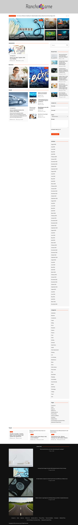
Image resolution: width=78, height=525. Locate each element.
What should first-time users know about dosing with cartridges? (63, 55)
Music (52, 362)
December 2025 (54, 161)
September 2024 (54, 198)
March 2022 (53, 272)
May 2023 (53, 237)
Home (52, 407)
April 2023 (53, 240)
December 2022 (54, 250)
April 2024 (53, 210)
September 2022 (54, 257)
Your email (53, 110)
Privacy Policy (54, 413)
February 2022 (54, 274)
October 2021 (53, 284)
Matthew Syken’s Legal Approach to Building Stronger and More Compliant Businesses (52, 497)
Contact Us (53, 405)
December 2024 (54, 191)
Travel (52, 394)
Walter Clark (13, 60)
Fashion (52, 330)
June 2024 (53, 205)
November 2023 (54, 223)
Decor (52, 325)
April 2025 (53, 181)
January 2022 (53, 277)
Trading (52, 391)
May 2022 (53, 267)
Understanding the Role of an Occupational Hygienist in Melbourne (43, 100)
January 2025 (53, 188)
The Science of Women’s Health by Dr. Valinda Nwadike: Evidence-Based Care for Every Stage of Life (50, 25)
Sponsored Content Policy (56, 422)
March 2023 (53, 242)
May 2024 (53, 208)
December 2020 (54, 304)
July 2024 (53, 203)
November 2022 (54, 252)
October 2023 (53, 225)
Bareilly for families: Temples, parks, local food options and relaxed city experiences (17, 435)
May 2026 (53, 151)
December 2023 (54, 220)
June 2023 (53, 235)
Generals (53, 342)
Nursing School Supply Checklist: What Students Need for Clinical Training (52, 468)
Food (52, 335)
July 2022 (53, 262)
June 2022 (53, 264)
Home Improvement (55, 349)
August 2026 (53, 144)
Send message (55, 134)
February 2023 (54, 245)
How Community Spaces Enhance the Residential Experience (28, 15)
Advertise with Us (54, 412)
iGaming (52, 352)
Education (53, 327)
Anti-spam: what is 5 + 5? (56, 129)
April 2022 (53, 269)
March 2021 (53, 301)
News (52, 364)
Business (53, 315)
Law (52, 354)
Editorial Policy (54, 418)
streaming (53, 386)
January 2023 (53, 247)
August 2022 (53, 259)
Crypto (52, 320)
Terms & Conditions (55, 415)
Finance (60, 34)
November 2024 (54, 193)
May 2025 (53, 178)
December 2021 (54, 279)
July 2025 (53, 173)
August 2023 (53, 230)
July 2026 (53, 146)
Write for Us (53, 410)
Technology (53, 389)
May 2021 (53, 296)
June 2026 (53, 149)
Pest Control (53, 369)
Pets (52, 372)
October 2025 (53, 166)
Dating (52, 322)
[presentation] (66, 16)
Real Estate (60, 23)
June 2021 (53, 294)
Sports (52, 384)
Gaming (52, 340)
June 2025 (53, 176)
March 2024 (53, 213)
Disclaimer (53, 417)
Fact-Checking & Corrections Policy (58, 420)
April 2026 (53, 154)
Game (52, 337)
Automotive (53, 313)
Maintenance (53, 359)
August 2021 (53, 289)
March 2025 (53, 183)
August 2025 (53, 171)
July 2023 (53, 232)
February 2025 (54, 186)
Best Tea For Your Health (43, 114)
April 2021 (53, 299)
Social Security (54, 381)
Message (52, 119)
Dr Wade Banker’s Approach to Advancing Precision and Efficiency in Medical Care (52, 478)
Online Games (54, 367)
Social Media (53, 379)
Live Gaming (53, 357)
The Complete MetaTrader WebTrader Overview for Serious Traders (63, 37)
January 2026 (53, 159)
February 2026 (54, 156)
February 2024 (54, 215)
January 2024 (53, 218)
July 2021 (53, 291)
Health (52, 347)
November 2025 (54, 164)
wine (52, 396)
